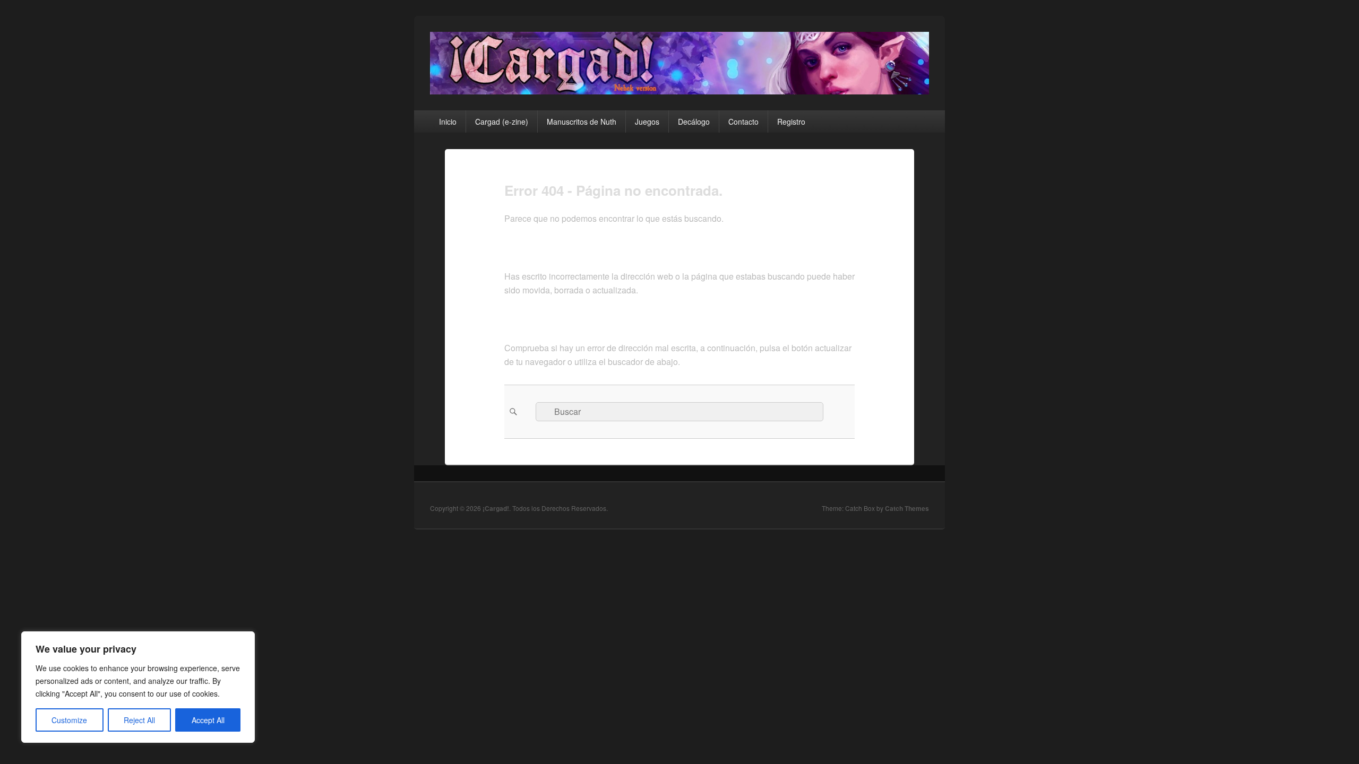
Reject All (139, 720)
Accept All (208, 720)
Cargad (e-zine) (501, 121)
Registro (791, 121)
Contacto (743, 121)
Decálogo (694, 121)
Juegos (647, 121)
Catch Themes (907, 508)
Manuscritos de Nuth (581, 121)
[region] (138, 687)
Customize (69, 720)
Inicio (448, 121)
